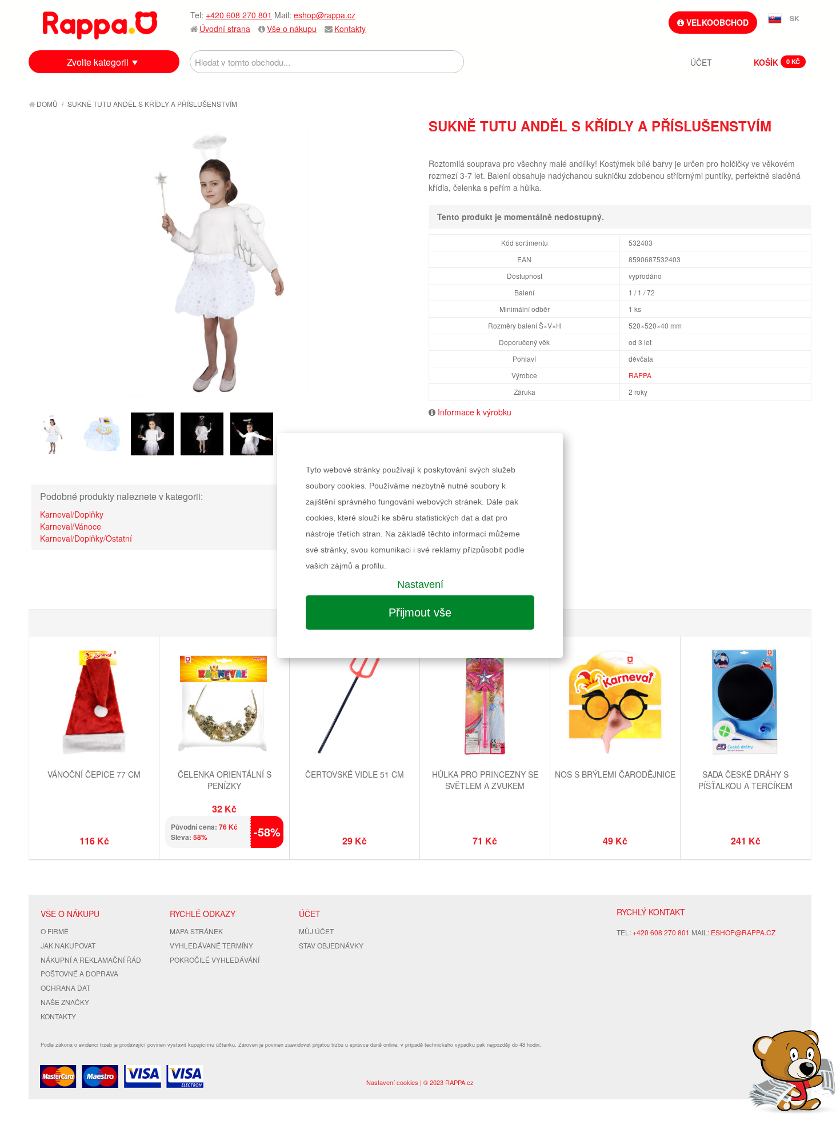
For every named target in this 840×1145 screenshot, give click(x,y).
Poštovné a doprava (79, 973)
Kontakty (350, 28)
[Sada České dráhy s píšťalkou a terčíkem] (745, 702)
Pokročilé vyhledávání (214, 959)
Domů (46, 104)
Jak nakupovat (68, 945)
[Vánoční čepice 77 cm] (94, 702)
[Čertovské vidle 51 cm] (354, 702)
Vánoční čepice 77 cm (94, 774)
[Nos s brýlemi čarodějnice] (615, 702)
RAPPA (640, 375)
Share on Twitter (800, 146)
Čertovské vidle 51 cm (354, 774)
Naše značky (65, 1002)
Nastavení (420, 584)
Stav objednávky (331, 945)
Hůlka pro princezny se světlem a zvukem (485, 779)
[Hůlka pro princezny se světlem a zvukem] (485, 702)
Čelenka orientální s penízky (224, 779)
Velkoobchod (716, 22)
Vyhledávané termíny (211, 945)
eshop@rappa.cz (324, 15)
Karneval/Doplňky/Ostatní (86, 538)
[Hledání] (452, 61)
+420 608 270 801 (239, 15)
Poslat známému (754, 146)
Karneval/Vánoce (70, 526)
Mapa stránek (196, 931)
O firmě (55, 931)
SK (794, 18)
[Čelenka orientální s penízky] (224, 702)
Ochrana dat (65, 987)
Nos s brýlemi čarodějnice (615, 774)
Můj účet (316, 931)
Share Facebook (777, 146)
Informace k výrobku (474, 412)
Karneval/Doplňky (71, 514)
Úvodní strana (224, 28)
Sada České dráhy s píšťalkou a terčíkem (745, 779)
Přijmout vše (420, 612)
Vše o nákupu (292, 28)
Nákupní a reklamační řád (91, 959)
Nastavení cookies (392, 1082)
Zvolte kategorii (98, 62)
